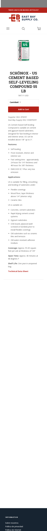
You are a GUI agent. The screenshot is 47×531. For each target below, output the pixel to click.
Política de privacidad (14, 526)
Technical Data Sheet (18, 271)
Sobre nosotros (11, 523)
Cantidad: (14, 102)
